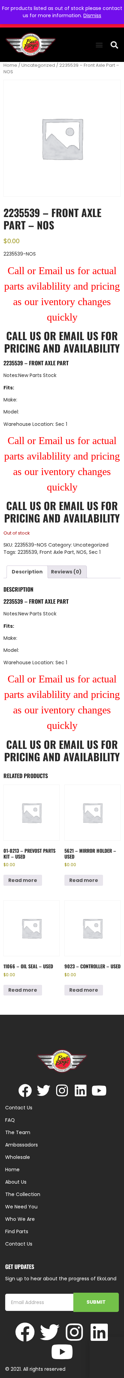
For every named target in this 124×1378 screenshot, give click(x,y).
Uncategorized (38, 65)
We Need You (21, 1206)
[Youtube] (99, 1090)
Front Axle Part (57, 552)
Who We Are (20, 1219)
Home (10, 65)
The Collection (22, 1194)
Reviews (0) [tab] (66, 571)
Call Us (23, 335)
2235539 (27, 552)
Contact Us (18, 1243)
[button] (99, 45)
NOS (81, 552)
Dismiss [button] (92, 15)
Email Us (80, 335)
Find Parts (16, 1231)
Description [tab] (27, 571)
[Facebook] (25, 1090)
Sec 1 (95, 552)
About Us (16, 1181)
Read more (22, 880)
